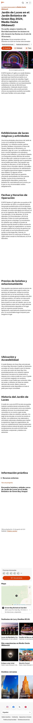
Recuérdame (18, 578)
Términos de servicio (24, 719)
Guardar (8, 48)
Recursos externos (10, 478)
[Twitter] (20, 707)
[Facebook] (13, 707)
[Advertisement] (16, 112)
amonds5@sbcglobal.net (17, 70)
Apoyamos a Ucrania (25, 717)
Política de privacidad (9, 719)
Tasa (29, 48)
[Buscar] (23, 2)
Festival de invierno (22, 44)
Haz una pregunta (7, 482)
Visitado (19, 48)
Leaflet (14, 604)
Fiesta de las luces (7, 44)
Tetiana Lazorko (12, 531)
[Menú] (28, 2)
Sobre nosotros (6, 717)
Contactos (15, 717)
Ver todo (7, 65)
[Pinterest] (26, 707)
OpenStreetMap (21, 604)
